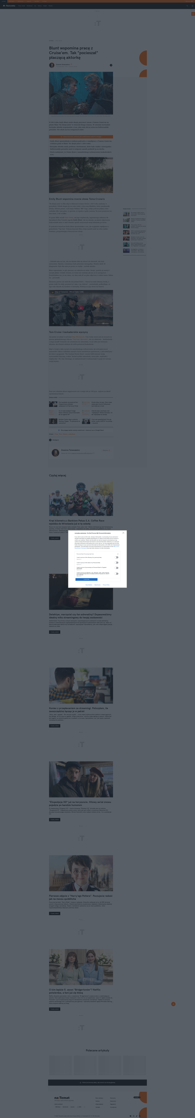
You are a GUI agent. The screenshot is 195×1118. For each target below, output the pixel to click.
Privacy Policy (106, 584)
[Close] (123, 533)
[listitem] (97, 554)
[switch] (116, 557)
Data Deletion (89, 584)
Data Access (97, 584)
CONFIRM (86, 579)
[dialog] (97, 559)
